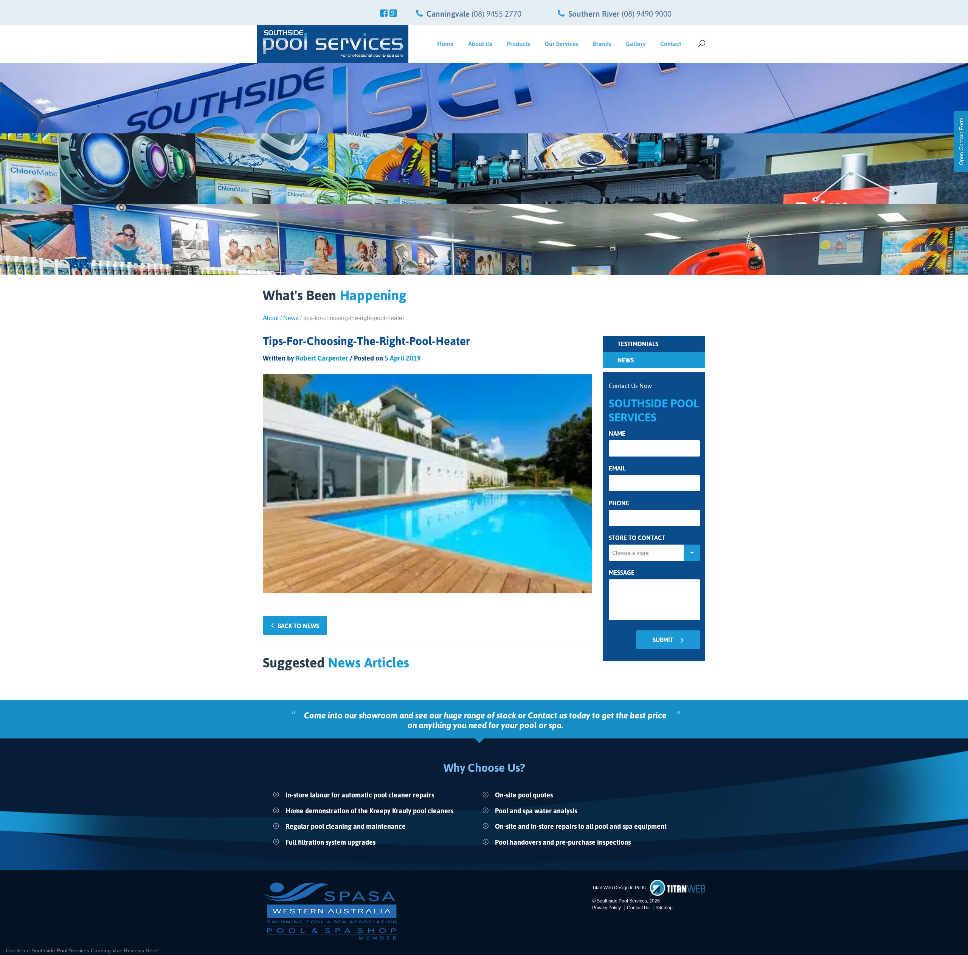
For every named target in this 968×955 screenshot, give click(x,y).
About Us (480, 44)
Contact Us (638, 907)
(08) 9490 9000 (647, 14)
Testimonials (637, 344)
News (291, 318)
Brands (602, 44)
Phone (619, 503)
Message (621, 572)
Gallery (636, 44)
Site (664, 907)
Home (445, 44)
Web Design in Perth (624, 887)
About (271, 318)
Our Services (561, 44)
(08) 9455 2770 (496, 14)
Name (617, 433)
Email (617, 468)
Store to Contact (637, 538)
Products (518, 44)
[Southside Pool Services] (333, 44)
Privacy (606, 907)
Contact (670, 44)
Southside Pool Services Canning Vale (77, 950)
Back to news (298, 626)
